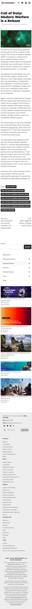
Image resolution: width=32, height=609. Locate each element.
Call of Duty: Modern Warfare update (16, 206)
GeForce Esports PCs (9, 474)
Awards (5, 525)
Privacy (5, 543)
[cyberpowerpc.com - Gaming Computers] (8, 3)
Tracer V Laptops (8, 469)
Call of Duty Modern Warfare (13, 190)
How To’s (16, 268)
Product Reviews (16, 272)
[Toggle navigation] (29, 2)
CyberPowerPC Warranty (10, 507)
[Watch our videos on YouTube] (7, 426)
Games (3, 24)
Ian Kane (16, 24)
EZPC (4, 456)
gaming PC (13, 128)
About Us (5, 520)
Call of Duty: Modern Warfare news (15, 198)
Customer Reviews (8, 527)
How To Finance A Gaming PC (11, 372)
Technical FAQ (7, 502)
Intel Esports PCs (8, 479)
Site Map (5, 535)
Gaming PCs (6, 444)
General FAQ (6, 505)
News (16, 276)
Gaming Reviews (9, 24)
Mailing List (6, 523)
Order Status (7, 500)
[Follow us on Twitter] (10, 426)
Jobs (4, 530)
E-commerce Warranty (10, 509)
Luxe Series (6, 464)
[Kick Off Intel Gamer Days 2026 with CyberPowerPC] (16, 292)
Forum (5, 514)
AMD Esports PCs (8, 482)
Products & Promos (16, 259)
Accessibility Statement (10, 548)
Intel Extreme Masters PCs (11, 477)
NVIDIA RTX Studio (8, 467)
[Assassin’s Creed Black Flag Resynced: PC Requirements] (16, 387)
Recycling (6, 532)
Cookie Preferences (9, 545)
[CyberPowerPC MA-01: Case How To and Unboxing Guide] (16, 316)
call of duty (11, 186)
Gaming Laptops (8, 447)
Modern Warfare (8, 210)
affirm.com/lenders (16, 597)
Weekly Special (7, 451)
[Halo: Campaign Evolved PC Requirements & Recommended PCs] (16, 343)
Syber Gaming (7, 449)
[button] (18, 3)
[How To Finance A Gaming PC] (16, 366)
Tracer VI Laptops (8, 472)
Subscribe (25, 430)
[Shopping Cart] (22, 3)
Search (3, 243)
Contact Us (6, 490)
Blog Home (6, 255)
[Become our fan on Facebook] (4, 426)
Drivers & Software (8, 495)
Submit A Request (8, 492)
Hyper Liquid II (7, 462)
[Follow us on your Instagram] (13, 426)
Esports (5, 442)
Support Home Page (9, 487)
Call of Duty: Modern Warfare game (15, 194)
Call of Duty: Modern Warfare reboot (16, 202)
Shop (4, 280)
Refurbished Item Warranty (11, 512)
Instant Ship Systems (9, 454)
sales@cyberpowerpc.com (14, 423)
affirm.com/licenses (16, 604)
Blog (4, 537)
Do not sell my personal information (14, 550)
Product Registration (9, 497)
